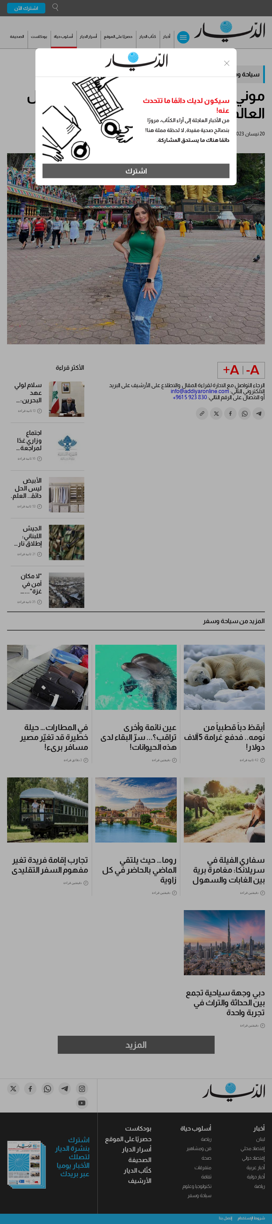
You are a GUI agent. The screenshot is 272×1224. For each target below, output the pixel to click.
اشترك (136, 171)
